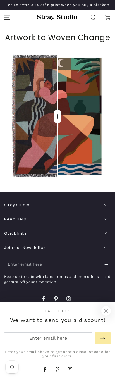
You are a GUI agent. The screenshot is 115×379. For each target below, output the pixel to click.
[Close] (106, 311)
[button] (93, 17)
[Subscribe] (107, 264)
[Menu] (7, 17)
